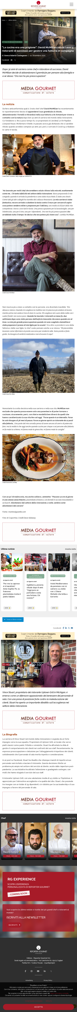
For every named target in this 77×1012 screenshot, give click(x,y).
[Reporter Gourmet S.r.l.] (38, 4)
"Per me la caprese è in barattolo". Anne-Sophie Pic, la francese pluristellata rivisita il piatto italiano (12, 590)
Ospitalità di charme (58, 575)
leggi (6, 608)
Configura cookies (33, 1001)
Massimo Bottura (10, 852)
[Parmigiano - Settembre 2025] (38, 13)
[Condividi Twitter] (15, 60)
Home (3, 20)
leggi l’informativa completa (59, 993)
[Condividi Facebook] (11, 60)
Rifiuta (49, 1001)
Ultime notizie (12, 20)
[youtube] (38, 971)
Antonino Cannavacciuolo (33, 851)
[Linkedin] (66, 628)
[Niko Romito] (59, 841)
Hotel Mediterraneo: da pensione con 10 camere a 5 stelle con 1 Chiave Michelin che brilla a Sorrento (59, 590)
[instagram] (31, 971)
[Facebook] (63, 628)
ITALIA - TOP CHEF (11, 856)
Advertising (29, 980)
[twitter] (51, 971)
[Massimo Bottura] (12, 841)
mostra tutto (70, 549)
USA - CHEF (5, 664)
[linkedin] (45, 971)
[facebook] (25, 971)
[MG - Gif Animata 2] (38, 90)
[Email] (72, 628)
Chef (26, 42)
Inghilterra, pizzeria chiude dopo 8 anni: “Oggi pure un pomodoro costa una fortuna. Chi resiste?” (35, 591)
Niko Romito (55, 852)
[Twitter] (69, 628)
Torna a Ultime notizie (13, 619)
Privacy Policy (48, 980)
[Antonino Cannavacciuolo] (35, 841)
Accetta (38, 1007)
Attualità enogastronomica (12, 42)
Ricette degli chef (9, 575)
